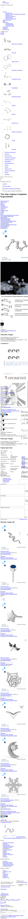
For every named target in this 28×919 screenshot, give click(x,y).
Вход (4, 1)
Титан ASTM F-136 (5, 402)
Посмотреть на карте (5, 886)
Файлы (2, 227)
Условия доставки (10, 24)
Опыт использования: (5, 476)
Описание (3, 219)
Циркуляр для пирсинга (17, 70)
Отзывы (2, 223)
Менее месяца (6, 480)
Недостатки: (3, 495)
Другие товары (23, 457)
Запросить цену (12, 916)
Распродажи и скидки (8, 863)
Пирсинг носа (9, 12)
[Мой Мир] (5, 414)
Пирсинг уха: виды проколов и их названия (15, 14)
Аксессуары (3, 222)
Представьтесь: (4, 519)
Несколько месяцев (7, 479)
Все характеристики (5, 387)
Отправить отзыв (23, 519)
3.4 (3, 599)
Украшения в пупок (16, 79)
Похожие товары (4, 224)
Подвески (14, 149)
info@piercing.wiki (23, 882)
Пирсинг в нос (15, 123)
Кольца (13, 140)
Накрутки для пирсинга (17, 43)
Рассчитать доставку (15, 410)
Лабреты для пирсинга (17, 131)
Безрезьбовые (15, 87)
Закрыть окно (4, 819)
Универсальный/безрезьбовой (7, 392)
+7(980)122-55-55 (4, 893)
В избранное (3, 558)
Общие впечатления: (5, 507)
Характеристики (4, 221)
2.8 (3, 598)
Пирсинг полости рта (10, 16)
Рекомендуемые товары (8, 864)
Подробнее (3, 556)
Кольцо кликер (15, 61)
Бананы (13, 114)
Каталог (2, 32)
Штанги (13, 105)
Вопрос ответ (6, 29)
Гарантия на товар (10, 25)
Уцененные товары (7, 866)
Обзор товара (3, 216)
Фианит (2, 399)
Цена (4, 21)
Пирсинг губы (9, 15)
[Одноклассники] (3, 414)
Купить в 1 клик (12, 409)
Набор (2, 217)
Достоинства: (4, 484)
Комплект (3, 218)
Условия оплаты (9, 23)
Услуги (4, 11)
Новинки (5, 861)
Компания (5, 27)
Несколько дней (6, 478)
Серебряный (3, 397)
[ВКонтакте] (1, 414)
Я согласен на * (13, 915)
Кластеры (14, 52)
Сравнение (10, 557)
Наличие (2, 225)
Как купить (5, 22)
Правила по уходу (7, 20)
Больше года (6, 481)
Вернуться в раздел (5, 215)
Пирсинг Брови (9, 17)
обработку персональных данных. (15, 915)
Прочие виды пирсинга (11, 18)
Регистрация (6, 2)
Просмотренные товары (6, 822)
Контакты (5, 28)
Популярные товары (7, 862)
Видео (2, 228)
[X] (7, 414)
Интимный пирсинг (16, 96)
